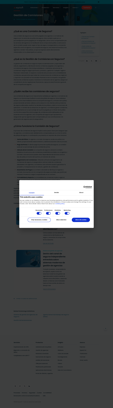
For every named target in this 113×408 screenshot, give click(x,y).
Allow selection (61, 220)
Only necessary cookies (39, 220)
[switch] (47, 213)
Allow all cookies (80, 220)
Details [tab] (56, 192)
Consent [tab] (32, 193)
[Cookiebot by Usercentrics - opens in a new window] (84, 187)
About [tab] (81, 192)
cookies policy (59, 203)
